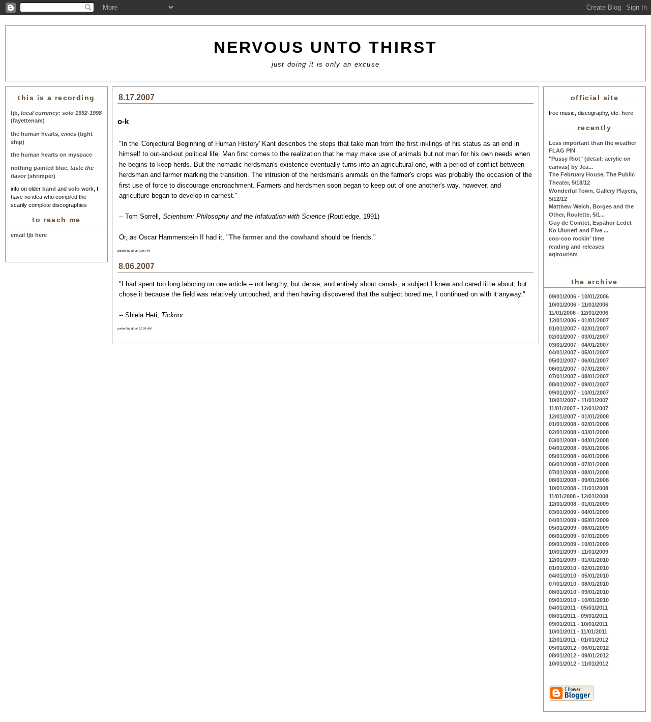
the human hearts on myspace (51, 155)
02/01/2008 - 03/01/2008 (579, 432)
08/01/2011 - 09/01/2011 (578, 616)
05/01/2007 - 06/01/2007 (579, 360)
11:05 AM (145, 328)
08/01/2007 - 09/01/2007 (579, 384)
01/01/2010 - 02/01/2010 (579, 568)
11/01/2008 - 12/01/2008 (578, 496)
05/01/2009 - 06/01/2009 (579, 528)
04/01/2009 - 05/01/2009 (579, 520)
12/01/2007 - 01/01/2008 (579, 416)
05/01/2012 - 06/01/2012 (579, 648)
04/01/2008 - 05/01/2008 (579, 448)
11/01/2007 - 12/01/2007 (578, 408)
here (627, 113)
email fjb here (29, 235)
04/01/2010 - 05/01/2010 (579, 576)
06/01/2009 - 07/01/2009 (579, 536)
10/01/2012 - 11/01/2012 (578, 663)
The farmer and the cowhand (274, 237)
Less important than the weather (592, 143)
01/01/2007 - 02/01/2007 (579, 328)
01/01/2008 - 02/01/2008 (579, 424)
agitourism (563, 254)
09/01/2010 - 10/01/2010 (579, 600)
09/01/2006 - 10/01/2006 (579, 296)
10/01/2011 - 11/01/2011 (578, 631)
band (49, 189)
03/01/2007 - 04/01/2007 (579, 345)
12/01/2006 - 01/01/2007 (579, 320)
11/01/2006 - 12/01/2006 (578, 313)
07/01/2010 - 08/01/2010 (579, 584)
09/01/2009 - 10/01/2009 (579, 544)
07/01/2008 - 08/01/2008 (579, 472)
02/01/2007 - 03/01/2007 (579, 337)
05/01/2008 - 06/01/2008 (579, 456)
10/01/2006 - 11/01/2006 (578, 305)
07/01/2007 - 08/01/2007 (579, 376)
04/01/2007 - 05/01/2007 (579, 352)
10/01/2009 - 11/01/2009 (578, 552)
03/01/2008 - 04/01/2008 (579, 440)
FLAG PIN (562, 150)
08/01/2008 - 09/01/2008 (579, 480)
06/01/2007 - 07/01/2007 (579, 369)
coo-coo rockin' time (576, 238)
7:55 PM (144, 250)
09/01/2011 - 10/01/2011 (578, 624)
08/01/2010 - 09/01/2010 (579, 592)
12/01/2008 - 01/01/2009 (579, 504)
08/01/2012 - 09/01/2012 (579, 655)
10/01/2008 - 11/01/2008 (578, 488)
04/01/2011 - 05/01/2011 (578, 608)
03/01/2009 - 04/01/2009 (579, 512)
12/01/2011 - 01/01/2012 (578, 640)
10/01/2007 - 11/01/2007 (578, 400)
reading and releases (576, 247)
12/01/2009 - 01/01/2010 (579, 560)
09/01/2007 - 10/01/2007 (579, 392)
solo (74, 189)
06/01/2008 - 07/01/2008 (579, 464)
